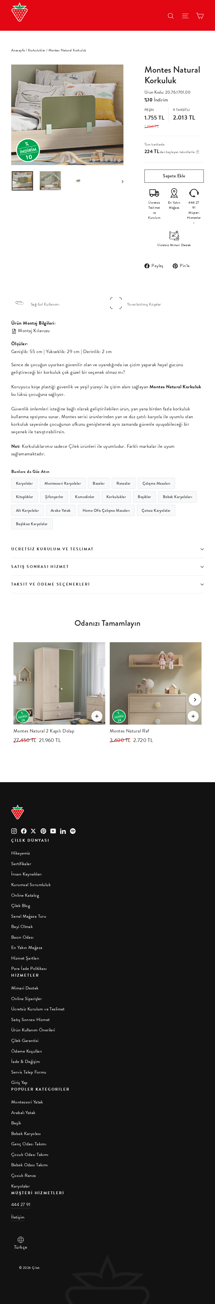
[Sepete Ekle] (96, 716)
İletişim (17, 1217)
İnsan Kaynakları (26, 874)
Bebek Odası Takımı (29, 1165)
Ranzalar (123, 483)
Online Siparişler (26, 998)
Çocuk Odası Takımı (29, 1154)
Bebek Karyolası (26, 1133)
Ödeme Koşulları (26, 1051)
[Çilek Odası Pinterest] (43, 830)
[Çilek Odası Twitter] (33, 830)
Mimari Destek (25, 988)
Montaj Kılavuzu (33, 330)
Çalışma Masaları (156, 483)
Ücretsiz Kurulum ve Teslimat (52, 549)
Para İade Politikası (29, 968)
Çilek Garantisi (24, 1040)
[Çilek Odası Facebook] (24, 830)
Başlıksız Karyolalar (32, 524)
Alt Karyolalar (27, 510)
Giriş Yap (19, 1082)
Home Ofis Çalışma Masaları (106, 510)
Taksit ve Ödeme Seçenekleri (50, 584)
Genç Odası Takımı (28, 1144)
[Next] (195, 699)
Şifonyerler (54, 496)
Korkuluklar (36, 50)
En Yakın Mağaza (26, 947)
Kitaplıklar (24, 496)
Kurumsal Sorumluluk (31, 884)
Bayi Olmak (22, 926)
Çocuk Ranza (23, 1175)
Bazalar (99, 483)
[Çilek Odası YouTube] (53, 830)
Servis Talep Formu (28, 1072)
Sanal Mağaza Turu (28, 916)
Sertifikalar (21, 863)
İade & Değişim (25, 1061)
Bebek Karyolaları (177, 496)
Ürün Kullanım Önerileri (33, 1030)
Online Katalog (25, 895)
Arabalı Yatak (23, 1112)
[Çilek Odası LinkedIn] (63, 830)
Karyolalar (24, 483)
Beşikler (144, 496)
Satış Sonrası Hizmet (40, 567)
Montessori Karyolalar (63, 483)
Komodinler (84, 496)
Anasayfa (18, 50)
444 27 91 (21, 1204)
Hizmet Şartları (25, 958)
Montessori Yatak (27, 1102)
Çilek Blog (20, 905)
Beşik (16, 1123)
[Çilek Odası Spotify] (73, 830)
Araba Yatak (61, 510)
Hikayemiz (20, 853)
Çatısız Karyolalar (156, 510)
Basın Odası (22, 937)
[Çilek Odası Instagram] (14, 830)
